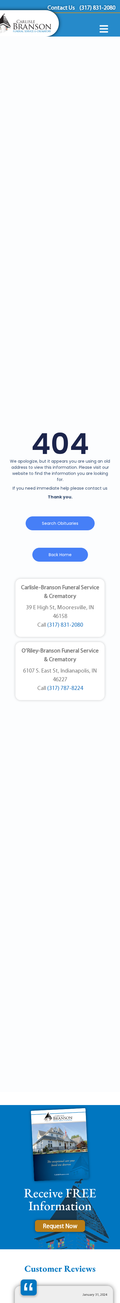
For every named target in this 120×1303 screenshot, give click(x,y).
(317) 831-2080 (65, 625)
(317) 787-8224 (65, 688)
